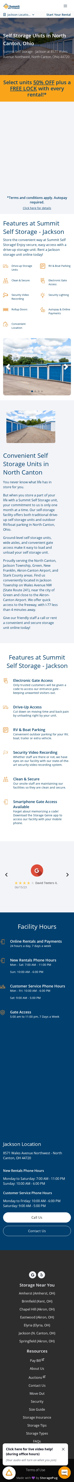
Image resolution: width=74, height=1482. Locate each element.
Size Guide (37, 1409)
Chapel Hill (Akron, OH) (37, 1309)
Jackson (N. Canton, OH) (37, 1333)
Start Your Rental (58, 15)
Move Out (37, 1393)
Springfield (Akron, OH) (37, 1341)
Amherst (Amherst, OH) (37, 1293)
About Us (37, 1368)
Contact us (37, 1231)
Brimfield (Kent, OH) (37, 1301)
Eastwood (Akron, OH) (37, 1317)
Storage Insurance (37, 1417)
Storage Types (37, 1433)
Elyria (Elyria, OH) (37, 1325)
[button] (32, 391)
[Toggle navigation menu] (67, 5)
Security (37, 1401)
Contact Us (37, 1385)
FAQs (37, 1441)
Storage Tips (37, 1425)
